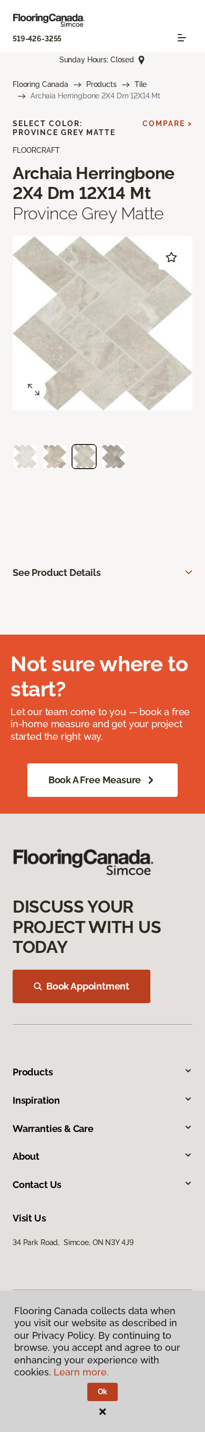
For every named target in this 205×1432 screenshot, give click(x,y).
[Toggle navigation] (181, 37)
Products (101, 84)
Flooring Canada (40, 84)
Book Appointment (87, 986)
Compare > (167, 123)
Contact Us (37, 1184)
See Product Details (57, 572)
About (26, 1156)
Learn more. (81, 1372)
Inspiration (36, 1100)
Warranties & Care (53, 1128)
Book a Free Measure (94, 779)
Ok (103, 1391)
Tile (141, 84)
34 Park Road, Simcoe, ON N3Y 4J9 (73, 1242)
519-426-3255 (37, 39)
